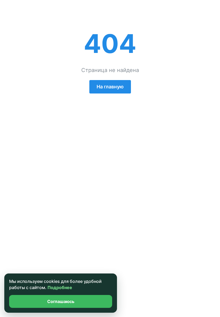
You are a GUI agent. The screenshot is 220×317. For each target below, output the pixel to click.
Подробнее (59, 287)
